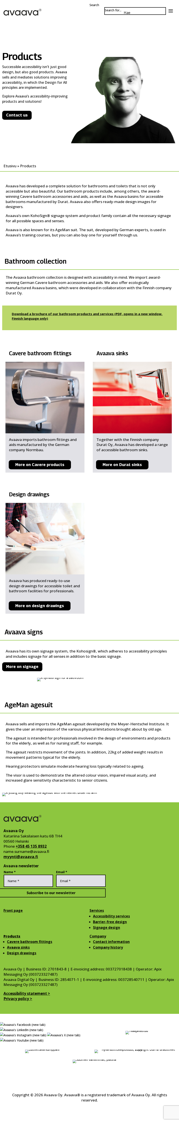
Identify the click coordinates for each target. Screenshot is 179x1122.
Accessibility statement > (26, 993)
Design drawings (21, 953)
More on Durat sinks (122, 464)
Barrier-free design (110, 921)
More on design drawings (39, 605)
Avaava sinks (18, 947)
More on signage (22, 666)
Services (97, 910)
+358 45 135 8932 (31, 846)
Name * (10, 872)
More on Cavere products (39, 464)
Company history (108, 947)
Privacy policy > (17, 998)
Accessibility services (111, 916)
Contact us (17, 115)
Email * (61, 872)
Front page (13, 910)
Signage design (106, 927)
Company (98, 936)
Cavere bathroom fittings (29, 941)
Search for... (113, 10)
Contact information (111, 941)
